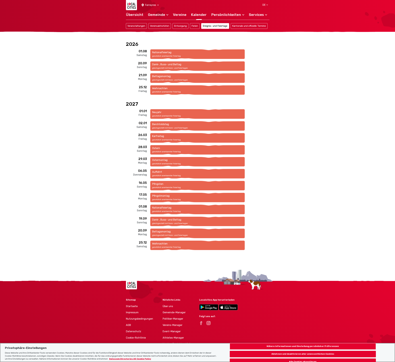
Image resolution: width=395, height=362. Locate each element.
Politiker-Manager (173, 318)
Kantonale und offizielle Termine (249, 26)
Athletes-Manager (173, 337)
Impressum (132, 312)
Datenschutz (133, 331)
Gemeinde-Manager (174, 312)
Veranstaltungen (136, 26)
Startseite (132, 306)
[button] (150, 5)
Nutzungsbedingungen (139, 318)
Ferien (194, 26)
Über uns (168, 306)
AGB (128, 325)
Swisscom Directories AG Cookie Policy (130, 359)
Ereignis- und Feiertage (215, 26)
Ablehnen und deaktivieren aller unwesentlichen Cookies (302, 354)
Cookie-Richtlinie (136, 337)
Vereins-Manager (172, 325)
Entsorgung (180, 26)
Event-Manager (172, 331)
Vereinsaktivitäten (159, 26)
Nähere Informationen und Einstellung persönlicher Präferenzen (303, 346)
